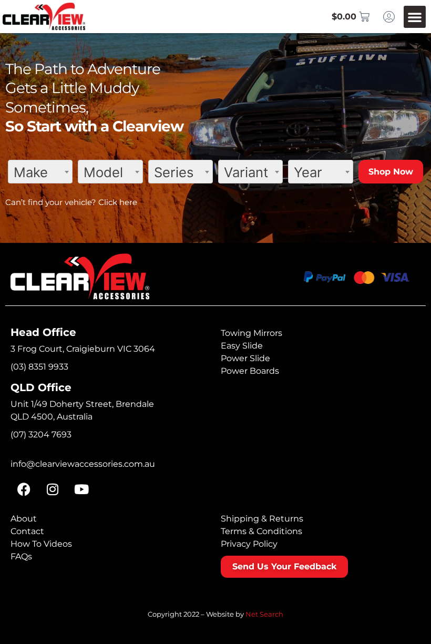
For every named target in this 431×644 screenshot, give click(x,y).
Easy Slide (242, 346)
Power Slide (245, 358)
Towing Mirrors (251, 333)
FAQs (21, 556)
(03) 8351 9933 (39, 367)
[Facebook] (24, 489)
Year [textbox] (308, 172)
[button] (415, 17)
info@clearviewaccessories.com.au (83, 464)
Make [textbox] (31, 172)
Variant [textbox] (246, 172)
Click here (117, 202)
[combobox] (40, 171)
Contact (27, 531)
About (24, 519)
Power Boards (250, 371)
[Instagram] (52, 489)
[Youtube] (81, 489)
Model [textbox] (103, 172)
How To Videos (41, 544)
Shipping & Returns (262, 519)
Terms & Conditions (261, 531)
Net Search (264, 614)
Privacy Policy (249, 544)
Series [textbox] (173, 172)
